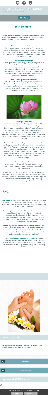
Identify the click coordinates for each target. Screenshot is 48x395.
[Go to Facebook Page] (24, 3)
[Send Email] (18, 3)
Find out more (31, 393)
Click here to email (26, 370)
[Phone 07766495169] (30, 3)
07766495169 (26, 361)
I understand (17, 393)
